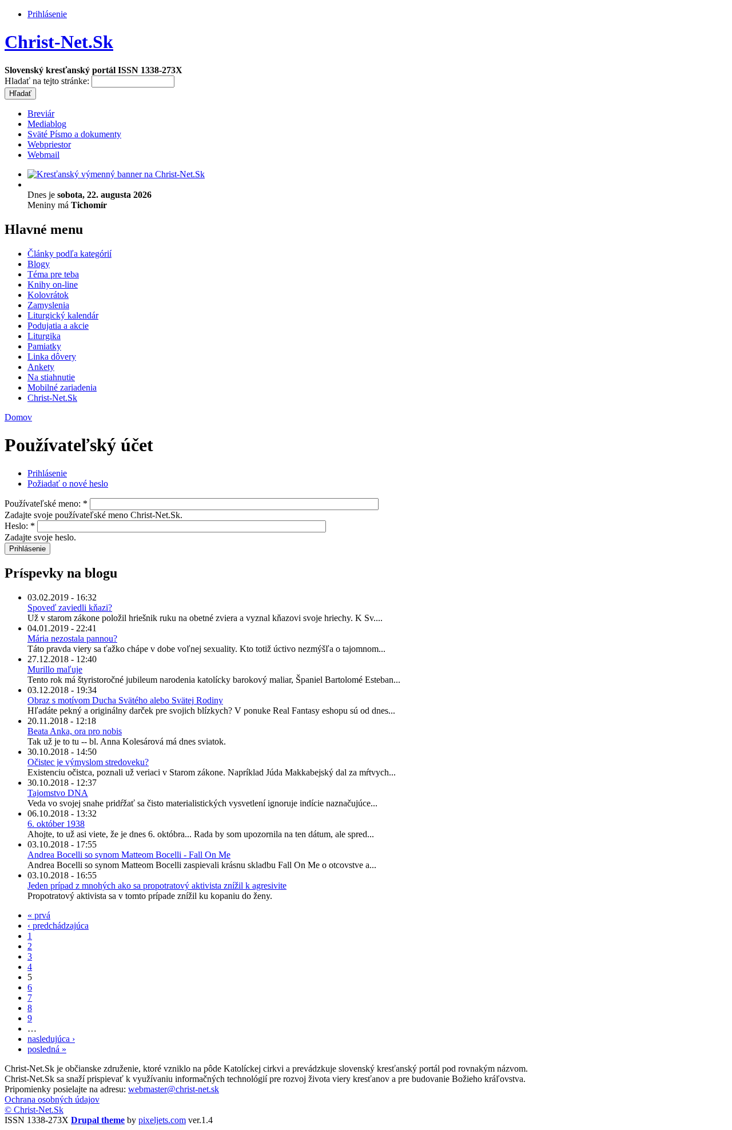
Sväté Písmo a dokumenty (74, 134)
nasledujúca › (51, 1039)
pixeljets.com (162, 1120)
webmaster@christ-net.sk (173, 1089)
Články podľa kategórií (69, 253)
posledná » (46, 1049)
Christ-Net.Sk (59, 41)
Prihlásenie (47, 14)
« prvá (38, 915)
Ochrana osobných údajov (52, 1099)
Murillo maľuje (54, 669)
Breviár (40, 113)
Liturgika (44, 336)
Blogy (38, 264)
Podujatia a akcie (58, 326)
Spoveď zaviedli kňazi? (69, 607)
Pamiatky (44, 346)
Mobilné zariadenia (62, 387)
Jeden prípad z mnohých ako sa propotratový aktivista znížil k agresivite (157, 885)
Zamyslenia (48, 305)
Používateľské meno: (46, 503)
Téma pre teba (53, 274)
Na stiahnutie (51, 377)
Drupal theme (98, 1120)
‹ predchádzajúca (58, 925)
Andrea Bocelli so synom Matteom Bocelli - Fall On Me (128, 855)
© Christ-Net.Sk (34, 1110)
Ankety (40, 367)
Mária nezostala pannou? (72, 638)
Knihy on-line (52, 284)
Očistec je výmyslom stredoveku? (88, 762)
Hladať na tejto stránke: (48, 81)
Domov (18, 417)
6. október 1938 (56, 824)
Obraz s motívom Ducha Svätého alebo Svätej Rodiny (125, 700)
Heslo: (20, 526)
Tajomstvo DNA (57, 793)
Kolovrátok (48, 295)
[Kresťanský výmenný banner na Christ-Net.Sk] (116, 174)
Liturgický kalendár (62, 315)
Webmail (43, 155)
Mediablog (46, 124)
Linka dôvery (51, 356)
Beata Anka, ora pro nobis (74, 731)
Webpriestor (49, 144)
